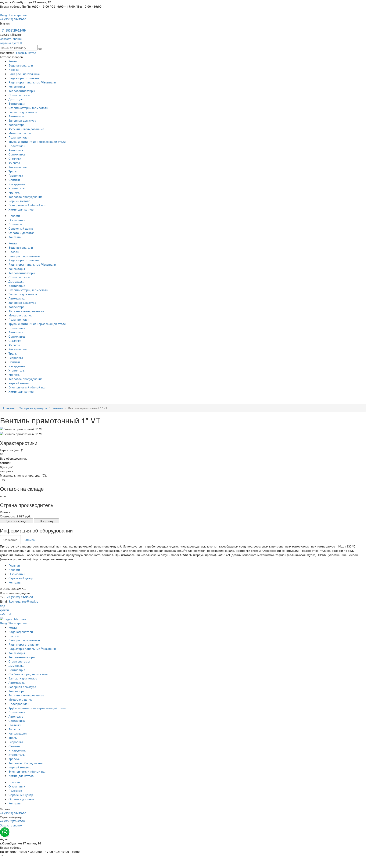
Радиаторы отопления (24, 78)
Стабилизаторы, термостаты (28, 107)
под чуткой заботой (5, 609)
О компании (16, 220)
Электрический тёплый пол (27, 205)
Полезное (15, 224)
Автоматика (16, 116)
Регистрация (18, 15)
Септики (14, 179)
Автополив (15, 150)
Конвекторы (16, 86)
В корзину (46, 521)
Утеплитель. (16, 188)
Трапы (12, 171)
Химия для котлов (20, 209)
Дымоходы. (16, 99)
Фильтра (14, 163)
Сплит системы (19, 95)
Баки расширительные (24, 74)
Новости (14, 215)
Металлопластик (20, 133)
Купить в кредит (17, 521)
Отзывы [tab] (30, 540)
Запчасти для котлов (22, 112)
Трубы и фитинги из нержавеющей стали (37, 141)
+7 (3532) (13, 19)
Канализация (17, 167)
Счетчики (14, 158)
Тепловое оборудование (25, 196)
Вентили (57, 408)
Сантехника (16, 154)
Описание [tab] (10, 540)
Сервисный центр (20, 228)
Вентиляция (16, 103)
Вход (3, 15)
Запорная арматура (22, 120)
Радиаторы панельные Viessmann (32, 82)
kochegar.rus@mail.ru (24, 601)
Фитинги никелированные (26, 129)
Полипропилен (18, 137)
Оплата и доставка (21, 232)
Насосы (13, 69)
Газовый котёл (26, 52)
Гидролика (15, 175)
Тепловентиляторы (21, 91)
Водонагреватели (20, 65)
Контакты (14, 237)
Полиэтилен (16, 146)
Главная (9, 408)
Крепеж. (14, 192)
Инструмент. (17, 184)
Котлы (12, 61)
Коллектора (16, 124)
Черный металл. (19, 201)
